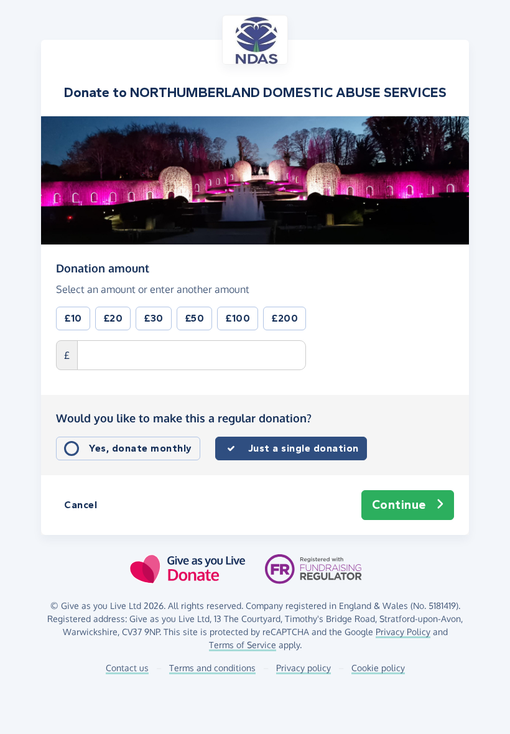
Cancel (80, 505)
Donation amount (102, 268)
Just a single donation (303, 448)
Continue (399, 505)
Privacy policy (303, 667)
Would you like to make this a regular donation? (184, 418)
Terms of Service (242, 644)
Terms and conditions (212, 667)
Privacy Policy (403, 631)
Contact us (127, 667)
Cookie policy (378, 667)
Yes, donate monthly (140, 448)
